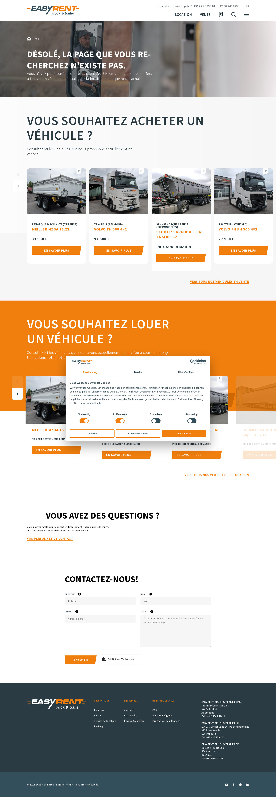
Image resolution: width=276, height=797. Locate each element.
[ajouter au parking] (79, 171)
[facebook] (233, 784)
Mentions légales (162, 715)
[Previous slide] (18, 174)
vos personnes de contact (50, 538)
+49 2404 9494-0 (215, 716)
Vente (205, 14)
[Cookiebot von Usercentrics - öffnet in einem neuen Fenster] (192, 361)
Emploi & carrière (134, 720)
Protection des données (166, 720)
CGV (154, 710)
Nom (152, 594)
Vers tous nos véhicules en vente (219, 281)
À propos (129, 710)
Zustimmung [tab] (90, 372)
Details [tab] (138, 372)
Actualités (130, 715)
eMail (77, 611)
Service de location (105, 720)
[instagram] (240, 784)
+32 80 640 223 (228, 6)
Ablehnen (92, 433)
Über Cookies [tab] (186, 372)
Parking (98, 726)
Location (183, 14)
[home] (29, 39)
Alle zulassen (183, 433)
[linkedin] (247, 784)
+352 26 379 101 (204, 6)
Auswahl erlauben (138, 433)
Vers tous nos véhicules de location (217, 475)
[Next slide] (18, 186)
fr (247, 6)
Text (152, 611)
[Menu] (246, 14)
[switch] (120, 420)
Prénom (79, 594)
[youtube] (226, 784)
